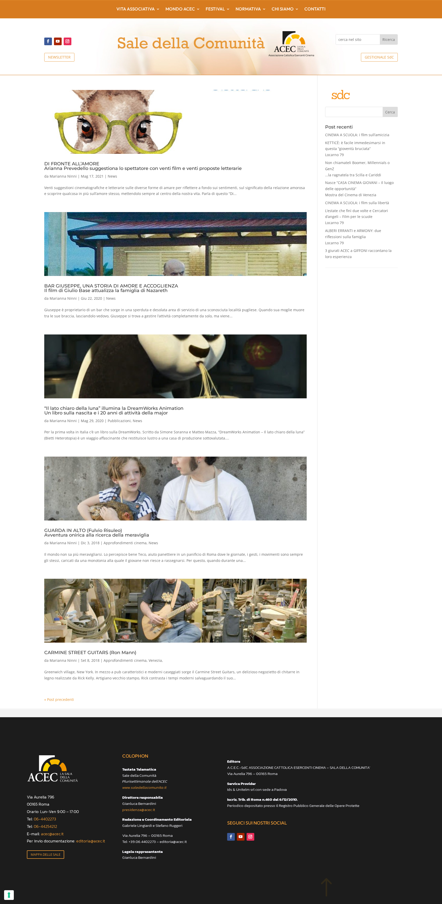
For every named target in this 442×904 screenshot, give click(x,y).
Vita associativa (135, 9)
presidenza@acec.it (138, 810)
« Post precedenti (59, 699)
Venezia (155, 660)
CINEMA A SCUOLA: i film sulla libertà (357, 202)
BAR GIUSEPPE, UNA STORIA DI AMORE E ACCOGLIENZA (111, 288)
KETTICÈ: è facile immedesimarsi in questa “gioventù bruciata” (355, 148)
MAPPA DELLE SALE (45, 854)
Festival (215, 9)
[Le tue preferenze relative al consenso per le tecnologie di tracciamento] (9, 895)
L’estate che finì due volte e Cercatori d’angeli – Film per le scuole (356, 216)
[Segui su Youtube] (58, 41)
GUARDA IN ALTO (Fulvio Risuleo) (96, 532)
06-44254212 (45, 826)
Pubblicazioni (119, 420)
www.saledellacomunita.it (144, 787)
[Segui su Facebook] (48, 41)
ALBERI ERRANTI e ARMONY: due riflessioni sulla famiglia (353, 236)
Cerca (390, 112)
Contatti (315, 9)
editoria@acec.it (90, 841)
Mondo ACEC (180, 9)
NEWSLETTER (59, 57)
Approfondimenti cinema (125, 542)
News (112, 176)
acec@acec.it (52, 834)
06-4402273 (45, 819)
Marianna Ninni (63, 176)
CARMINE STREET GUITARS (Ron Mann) (90, 652)
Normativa (248, 9)
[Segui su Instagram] (67, 41)
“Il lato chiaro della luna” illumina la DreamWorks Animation (113, 410)
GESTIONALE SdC (379, 57)
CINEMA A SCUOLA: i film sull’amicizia (357, 134)
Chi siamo (283, 9)
